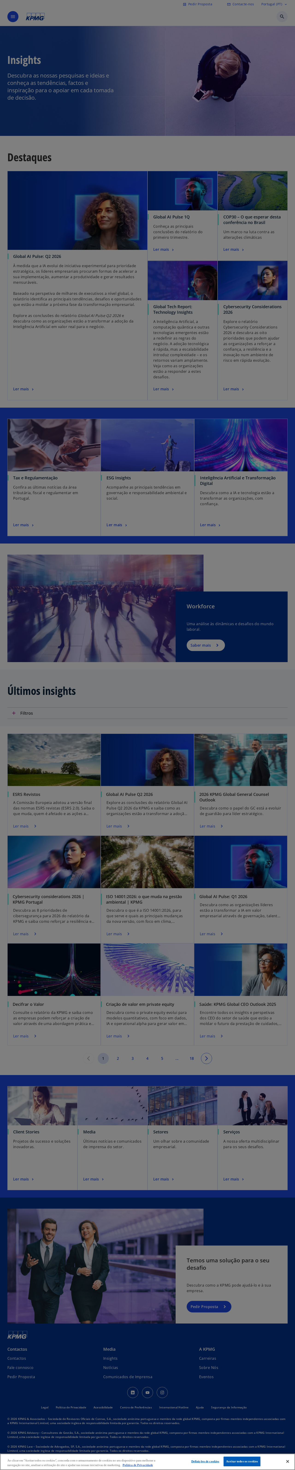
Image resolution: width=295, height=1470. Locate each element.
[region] (147, 1462)
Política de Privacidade (138, 1465)
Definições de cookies (205, 1461)
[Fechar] (288, 1461)
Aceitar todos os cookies (242, 1461)
